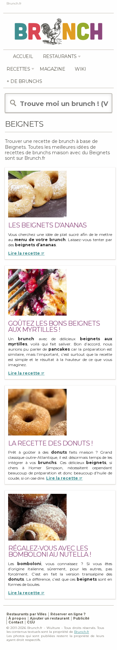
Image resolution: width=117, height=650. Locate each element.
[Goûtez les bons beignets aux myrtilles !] (37, 292)
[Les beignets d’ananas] (37, 194)
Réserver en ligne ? (67, 614)
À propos (17, 618)
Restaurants (60, 56)
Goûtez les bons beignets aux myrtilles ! (54, 326)
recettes (18, 69)
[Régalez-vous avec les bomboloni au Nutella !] (37, 517)
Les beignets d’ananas (47, 225)
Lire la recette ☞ (26, 253)
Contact (15, 622)
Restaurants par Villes (26, 614)
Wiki (80, 69)
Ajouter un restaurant (49, 618)
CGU (31, 622)
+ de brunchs (24, 81)
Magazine (52, 69)
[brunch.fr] (58, 31)
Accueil (23, 56)
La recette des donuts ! (50, 443)
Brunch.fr (81, 632)
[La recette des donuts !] (37, 412)
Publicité (81, 618)
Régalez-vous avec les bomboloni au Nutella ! (49, 551)
